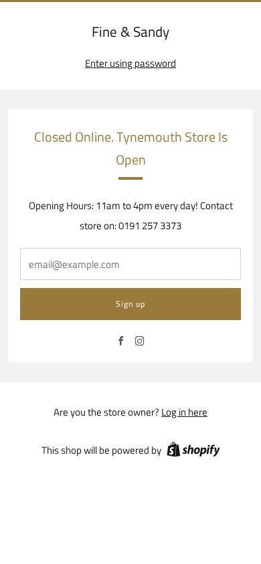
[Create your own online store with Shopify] (193, 452)
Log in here (184, 412)
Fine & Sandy (130, 32)
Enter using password (130, 63)
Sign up (130, 303)
